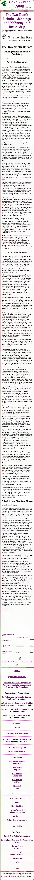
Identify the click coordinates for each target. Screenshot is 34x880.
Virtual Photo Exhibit (6, 646)
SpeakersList (17, 787)
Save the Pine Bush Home (10, 662)
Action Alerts (20, 646)
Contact (17, 868)
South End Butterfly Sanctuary (17, 836)
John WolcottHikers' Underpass (17, 811)
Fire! (17, 802)
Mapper (17, 770)
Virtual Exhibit (17, 806)
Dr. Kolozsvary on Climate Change (17, 697)
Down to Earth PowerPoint (14, 715)
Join (10, 747)
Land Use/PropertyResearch (17, 762)
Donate (17, 727)
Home (17, 671)
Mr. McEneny (12, 243)
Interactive (17, 767)
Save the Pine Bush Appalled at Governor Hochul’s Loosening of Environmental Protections (17, 685)
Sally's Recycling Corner (17, 820)
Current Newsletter (22, 637)
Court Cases (17, 757)
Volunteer (17, 723)
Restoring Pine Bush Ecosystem (14, 709)
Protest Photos (17, 858)
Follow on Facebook (17, 751)
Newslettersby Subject (17, 775)
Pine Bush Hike (6, 640)
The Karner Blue (17, 798)
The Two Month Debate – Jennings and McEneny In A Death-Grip (17, 21)
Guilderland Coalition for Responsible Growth (17, 841)
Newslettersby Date (17, 781)
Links (17, 652)
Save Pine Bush (20, 3)
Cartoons (17, 816)
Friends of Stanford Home (17, 853)
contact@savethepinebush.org (8, 876)
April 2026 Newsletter (17, 677)
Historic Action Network (17, 847)
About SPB (17, 826)
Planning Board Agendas (17, 733)
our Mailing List (19, 747)
